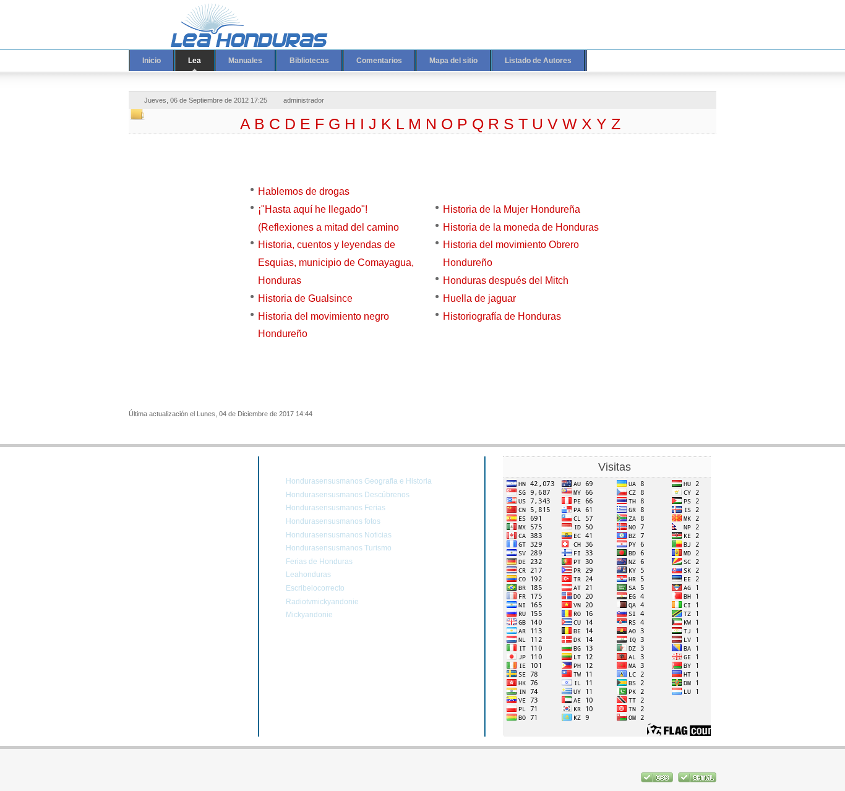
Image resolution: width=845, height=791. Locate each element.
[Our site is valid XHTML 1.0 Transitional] (697, 780)
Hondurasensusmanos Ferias (335, 507)
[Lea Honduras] (240, 24)
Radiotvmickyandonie (322, 601)
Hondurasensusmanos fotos (333, 521)
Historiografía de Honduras (502, 316)
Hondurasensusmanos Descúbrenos (348, 494)
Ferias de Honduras (319, 561)
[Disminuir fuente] (668, 17)
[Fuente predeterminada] (656, 17)
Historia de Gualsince (305, 298)
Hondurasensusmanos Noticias (339, 535)
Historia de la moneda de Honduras (521, 227)
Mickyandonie (309, 614)
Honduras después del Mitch (505, 280)
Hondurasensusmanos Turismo (339, 548)
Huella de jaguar (479, 298)
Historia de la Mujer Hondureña (511, 209)
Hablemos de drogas (304, 191)
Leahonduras (308, 574)
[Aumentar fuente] (645, 17)
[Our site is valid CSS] (658, 780)
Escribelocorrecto (315, 588)
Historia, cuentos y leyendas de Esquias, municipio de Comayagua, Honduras (336, 262)
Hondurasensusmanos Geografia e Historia (359, 481)
